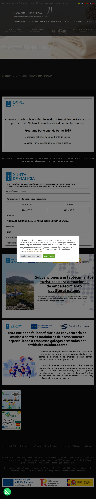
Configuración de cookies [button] (30, 256)
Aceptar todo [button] (49, 256)
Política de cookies (34, 251)
